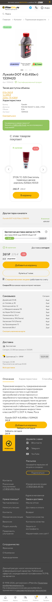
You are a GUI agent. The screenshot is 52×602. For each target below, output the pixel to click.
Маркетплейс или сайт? (37, 533)
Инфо (47, 8)
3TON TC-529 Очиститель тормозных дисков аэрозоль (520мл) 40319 (18, 180)
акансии (7, 521)
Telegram (35, 448)
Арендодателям (10, 557)
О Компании (9, 552)
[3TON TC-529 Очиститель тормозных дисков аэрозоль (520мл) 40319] (18, 159)
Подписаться (37, 472)
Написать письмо (11, 507)
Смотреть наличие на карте (14, 331)
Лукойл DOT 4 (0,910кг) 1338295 (16, 218)
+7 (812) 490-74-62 (19, 125)
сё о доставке (9, 368)
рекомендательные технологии (31, 590)
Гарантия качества (35, 517)
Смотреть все (9, 116)
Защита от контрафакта (32, 527)
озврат (30, 512)
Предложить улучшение (9, 532)
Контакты (7, 512)
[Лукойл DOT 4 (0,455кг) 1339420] (26, 47)
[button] (9, 169)
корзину (18, 195)
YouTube (35, 454)
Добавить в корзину (26, 265)
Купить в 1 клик (26, 273)
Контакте (36, 443)
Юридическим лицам (13, 517)
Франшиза (8, 548)
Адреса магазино (35, 495)
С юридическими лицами (17, 279)
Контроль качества (35, 521)
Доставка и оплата (35, 507)
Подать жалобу (10, 526)
